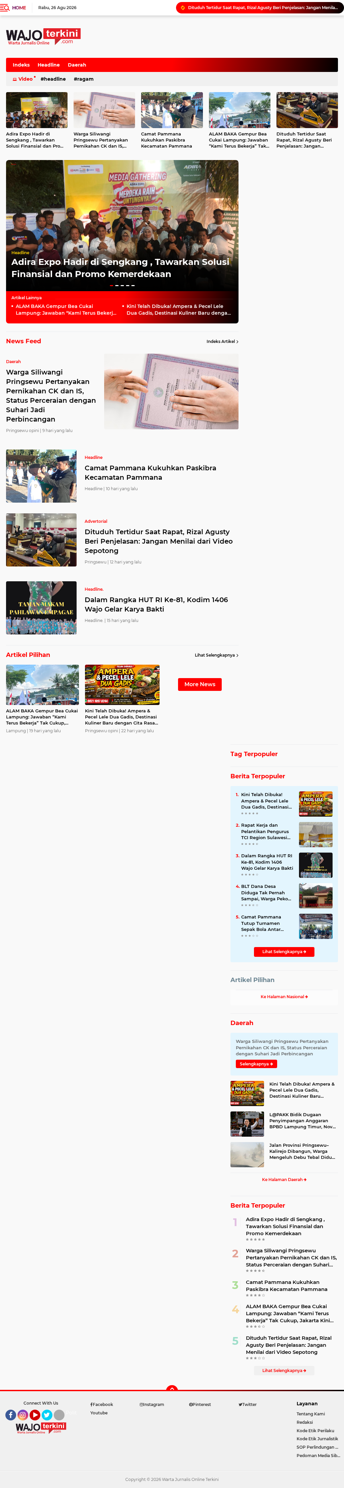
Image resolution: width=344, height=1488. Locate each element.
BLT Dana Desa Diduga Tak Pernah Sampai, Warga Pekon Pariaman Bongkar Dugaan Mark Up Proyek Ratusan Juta (266, 893)
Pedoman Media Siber (319, 1455)
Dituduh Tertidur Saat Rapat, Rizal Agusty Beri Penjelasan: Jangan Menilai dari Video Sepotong (263, 7)
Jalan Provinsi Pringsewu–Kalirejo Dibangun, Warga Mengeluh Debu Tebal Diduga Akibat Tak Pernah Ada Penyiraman (303, 1151)
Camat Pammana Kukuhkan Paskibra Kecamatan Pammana (166, 140)
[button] (111, 285)
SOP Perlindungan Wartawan (320, 1447)
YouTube (39, 1423)
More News (199, 684)
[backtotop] (172, 1391)
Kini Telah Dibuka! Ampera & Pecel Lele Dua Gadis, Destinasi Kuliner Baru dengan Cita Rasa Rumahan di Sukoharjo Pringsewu (179, 309)
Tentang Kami (311, 1413)
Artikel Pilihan (252, 980)
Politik (73, 1413)
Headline (49, 65)
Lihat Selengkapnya (215, 655)
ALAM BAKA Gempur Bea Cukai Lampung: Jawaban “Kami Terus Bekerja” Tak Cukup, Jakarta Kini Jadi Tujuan (238, 140)
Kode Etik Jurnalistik (317, 1438)
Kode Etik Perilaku (315, 1430)
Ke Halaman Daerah (283, 1179)
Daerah (77, 65)
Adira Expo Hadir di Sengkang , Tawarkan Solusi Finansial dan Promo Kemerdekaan (285, 1226)
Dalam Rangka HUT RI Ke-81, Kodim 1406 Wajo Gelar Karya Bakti (156, 604)
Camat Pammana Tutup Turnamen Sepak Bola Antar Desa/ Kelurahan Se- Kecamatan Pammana (266, 923)
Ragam (85, 79)
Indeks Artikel (221, 341)
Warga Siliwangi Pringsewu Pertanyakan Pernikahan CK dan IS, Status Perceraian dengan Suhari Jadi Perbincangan (103, 140)
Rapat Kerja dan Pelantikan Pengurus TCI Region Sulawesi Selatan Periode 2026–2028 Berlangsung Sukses (266, 831)
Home (19, 8)
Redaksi (305, 1422)
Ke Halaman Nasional (283, 996)
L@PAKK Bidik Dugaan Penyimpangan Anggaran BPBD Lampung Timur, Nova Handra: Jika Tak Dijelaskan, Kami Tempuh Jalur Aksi (302, 1121)
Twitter (50, 1423)
